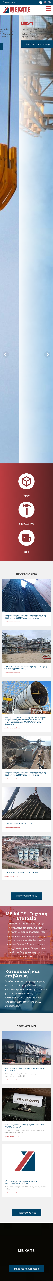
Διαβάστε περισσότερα (19, 44)
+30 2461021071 (11, 2)
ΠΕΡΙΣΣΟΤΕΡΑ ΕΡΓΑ (26, 896)
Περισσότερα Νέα (26, 1212)
